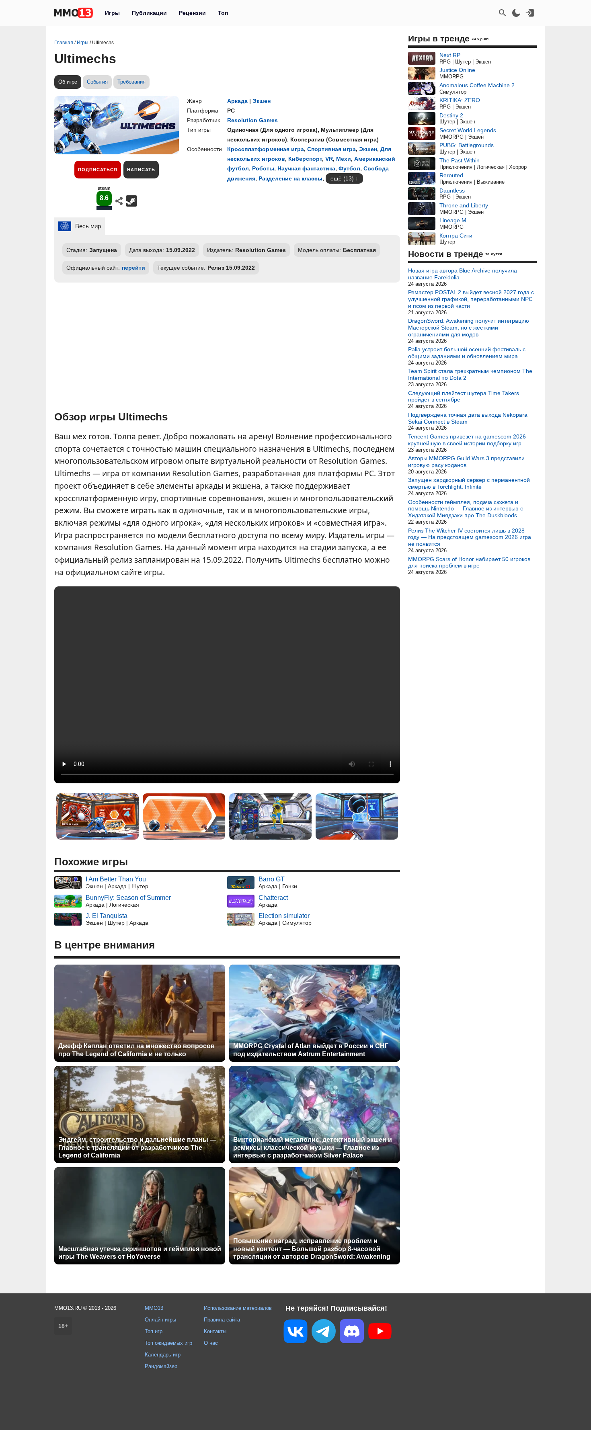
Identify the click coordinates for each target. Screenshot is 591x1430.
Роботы (263, 168)
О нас (211, 1343)
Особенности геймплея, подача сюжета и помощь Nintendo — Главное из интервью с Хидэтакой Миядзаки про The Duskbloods (465, 509)
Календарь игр (163, 1355)
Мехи (343, 159)
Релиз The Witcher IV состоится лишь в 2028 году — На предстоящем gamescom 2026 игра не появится (469, 537)
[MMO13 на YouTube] (380, 1332)
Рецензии (192, 13)
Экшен (261, 101)
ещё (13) (342, 178)
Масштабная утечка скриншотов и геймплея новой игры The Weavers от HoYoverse (139, 1253)
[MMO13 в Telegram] (324, 1332)
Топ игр (153, 1331)
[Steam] (131, 201)
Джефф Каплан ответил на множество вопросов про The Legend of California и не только (136, 1050)
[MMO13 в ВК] (295, 1332)
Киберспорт (305, 159)
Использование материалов (238, 1308)
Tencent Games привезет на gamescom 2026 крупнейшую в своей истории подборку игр (467, 440)
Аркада (237, 101)
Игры (112, 13)
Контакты (215, 1331)
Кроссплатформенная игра (265, 149)
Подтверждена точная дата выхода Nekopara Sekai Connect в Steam (467, 418)
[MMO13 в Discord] (352, 1332)
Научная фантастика (306, 168)
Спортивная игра (331, 149)
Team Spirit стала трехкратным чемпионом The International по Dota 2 (470, 374)
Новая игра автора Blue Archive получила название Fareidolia (462, 274)
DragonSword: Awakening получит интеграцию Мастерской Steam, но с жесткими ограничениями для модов (468, 328)
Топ (223, 13)
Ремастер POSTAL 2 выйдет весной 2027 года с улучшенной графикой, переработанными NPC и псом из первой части (471, 299)
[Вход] (530, 13)
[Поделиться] (119, 201)
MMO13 (154, 1308)
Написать (141, 169)
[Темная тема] (516, 13)
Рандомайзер (161, 1366)
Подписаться (97, 169)
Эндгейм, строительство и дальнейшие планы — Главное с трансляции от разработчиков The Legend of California (137, 1147)
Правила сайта (222, 1320)
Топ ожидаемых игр (168, 1343)
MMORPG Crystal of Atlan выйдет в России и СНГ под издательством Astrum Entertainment (310, 1050)
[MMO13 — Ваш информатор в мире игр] (73, 13)
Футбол (349, 168)
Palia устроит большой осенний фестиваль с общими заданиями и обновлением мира (466, 352)
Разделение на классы (290, 178)
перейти (133, 267)
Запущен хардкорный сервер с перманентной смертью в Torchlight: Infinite (469, 483)
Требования (131, 82)
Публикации (149, 13)
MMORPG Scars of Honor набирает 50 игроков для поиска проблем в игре (469, 562)
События (97, 82)
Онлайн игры (160, 1320)
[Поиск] (502, 13)
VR (329, 159)
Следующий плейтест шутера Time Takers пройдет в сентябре (463, 396)
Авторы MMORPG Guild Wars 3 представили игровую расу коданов (466, 461)
